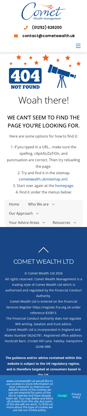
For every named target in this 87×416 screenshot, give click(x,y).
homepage (64, 185)
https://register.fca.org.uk (52, 307)
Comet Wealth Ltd (41, 273)
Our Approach (21, 213)
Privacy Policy (76, 395)
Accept (62, 395)
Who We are (38, 204)
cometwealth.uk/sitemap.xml (43, 179)
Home (14, 204)
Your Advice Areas (24, 222)
